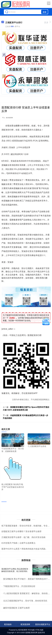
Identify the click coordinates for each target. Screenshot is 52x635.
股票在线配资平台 (42, 624)
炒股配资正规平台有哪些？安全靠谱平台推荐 (21, 531)
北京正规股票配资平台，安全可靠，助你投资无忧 (25, 600)
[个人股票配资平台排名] (39, 438)
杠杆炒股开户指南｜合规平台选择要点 (18, 542)
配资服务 (8, 624)
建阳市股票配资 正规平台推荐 (16, 607)
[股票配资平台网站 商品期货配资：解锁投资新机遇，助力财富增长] (41, 570)
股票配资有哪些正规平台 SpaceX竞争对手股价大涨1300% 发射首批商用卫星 (26, 408)
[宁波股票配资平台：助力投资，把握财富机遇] (12, 440)
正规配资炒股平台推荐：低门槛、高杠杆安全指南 (23, 537)
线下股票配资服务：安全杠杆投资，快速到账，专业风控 (26, 525)
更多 (46, 22)
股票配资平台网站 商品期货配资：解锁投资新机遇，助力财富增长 (15, 569)
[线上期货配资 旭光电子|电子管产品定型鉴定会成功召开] (12, 468)
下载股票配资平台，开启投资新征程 (19, 586)
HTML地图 (39, 629)
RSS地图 (31, 629)
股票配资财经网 (31, 632)
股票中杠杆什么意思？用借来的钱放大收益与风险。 (24, 548)
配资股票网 (25, 624)
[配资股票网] (15, 4)
